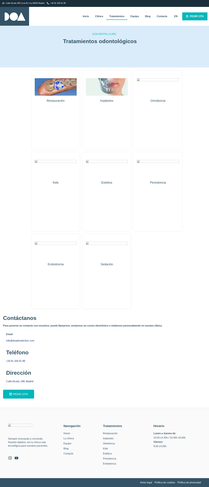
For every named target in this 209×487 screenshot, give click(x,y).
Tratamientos (116, 16)
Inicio (86, 16)
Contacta (162, 16)
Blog (148, 16)
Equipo (135, 16)
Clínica (99, 16)
